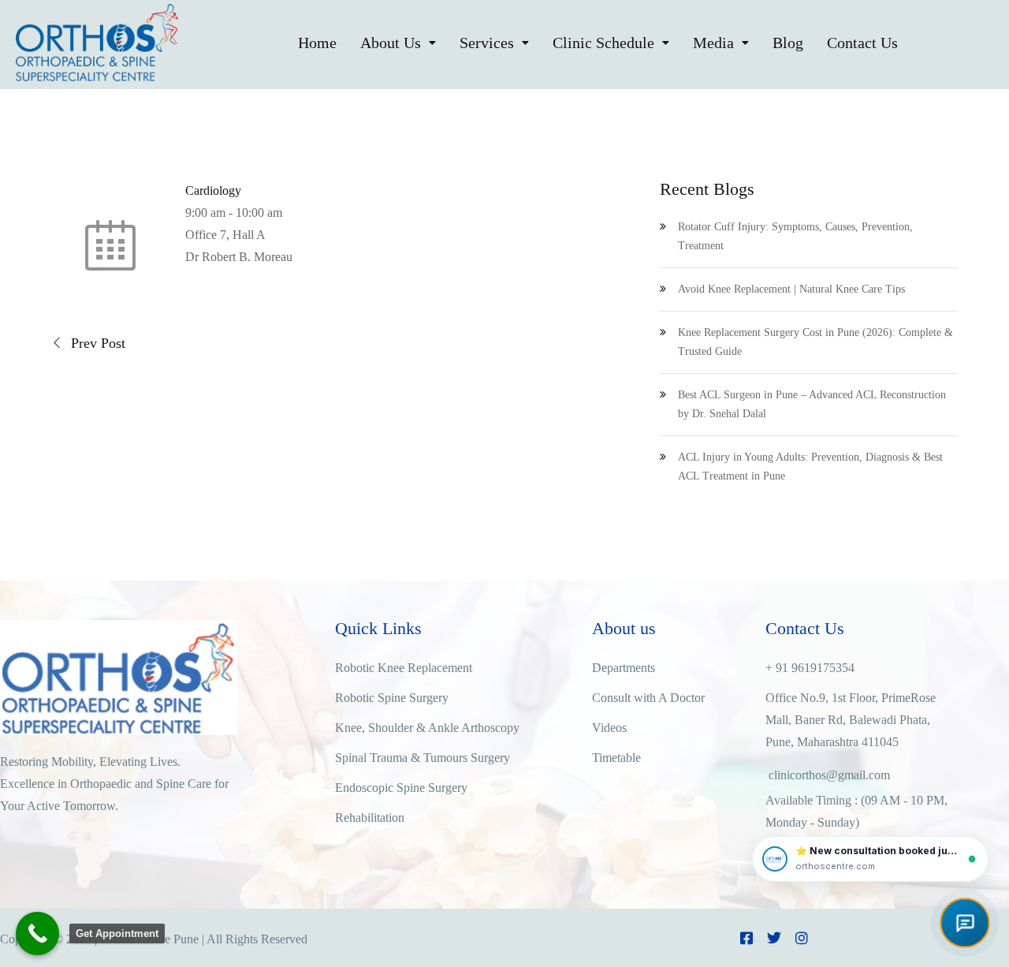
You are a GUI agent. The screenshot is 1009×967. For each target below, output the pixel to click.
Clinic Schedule (603, 42)
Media (713, 42)
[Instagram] (802, 938)
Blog (788, 42)
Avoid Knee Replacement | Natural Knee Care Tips (791, 289)
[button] (398, 42)
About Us (390, 42)
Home (317, 42)
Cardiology (213, 190)
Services (487, 42)
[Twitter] (774, 938)
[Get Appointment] (37, 933)
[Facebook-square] (746, 938)
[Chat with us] (965, 923)
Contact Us (862, 42)
